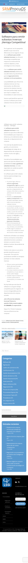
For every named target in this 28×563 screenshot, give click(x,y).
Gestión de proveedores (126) (11, 373)
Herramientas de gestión (8, 512)
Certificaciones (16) (8, 370)
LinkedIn (8, 305)
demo (4, 522)
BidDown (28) (7, 362)
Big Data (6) (6, 365)
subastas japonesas (14, 322)
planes (4, 516)
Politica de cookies (22, 530)
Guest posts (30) (7, 381)
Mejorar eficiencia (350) (9, 384)
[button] (3, 338)
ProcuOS (16, 215)
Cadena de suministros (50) (11, 367)
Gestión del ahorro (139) (10, 376)
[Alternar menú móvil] (25, 12)
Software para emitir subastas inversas (14, 320)
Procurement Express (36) (10, 392)
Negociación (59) (8, 387)
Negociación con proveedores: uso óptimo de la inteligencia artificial (15, 454)
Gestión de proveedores (7, 506)
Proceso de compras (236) (10, 389)
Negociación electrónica (7, 501)
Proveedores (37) (8, 398)
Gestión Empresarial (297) (10, 378)
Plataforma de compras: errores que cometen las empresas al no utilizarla (14, 429)
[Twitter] (19, 482)
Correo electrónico (6, 410)
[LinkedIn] (16, 482)
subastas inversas (6, 322)
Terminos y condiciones (12, 530)
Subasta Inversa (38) (9, 403)
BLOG (4, 519)
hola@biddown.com (15, 1)
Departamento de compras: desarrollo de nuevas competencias (20, 342)
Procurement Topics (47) (10, 395)
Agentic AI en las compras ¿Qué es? (6, 341)
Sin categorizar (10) (8, 400)
